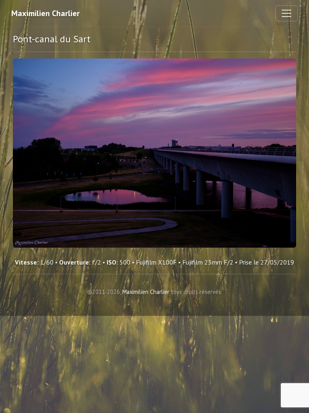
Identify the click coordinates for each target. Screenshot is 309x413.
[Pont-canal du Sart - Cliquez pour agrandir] (154, 153)
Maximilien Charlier (45, 13)
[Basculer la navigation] (286, 13)
